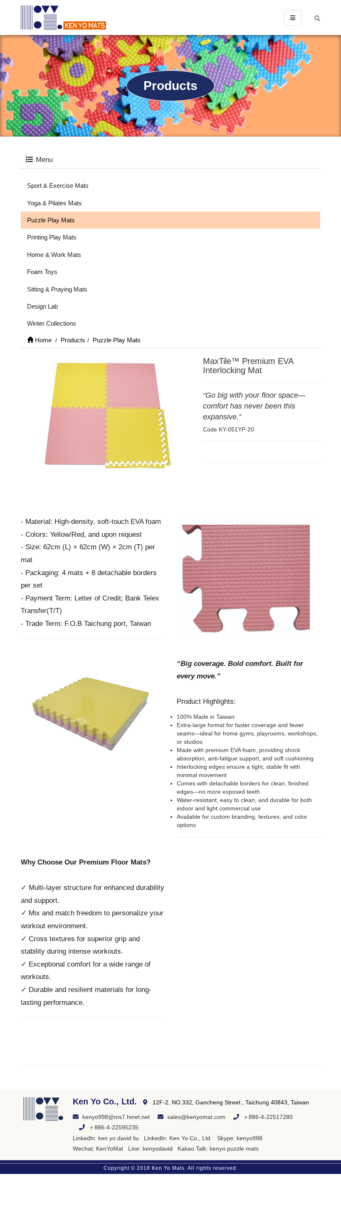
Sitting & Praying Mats (57, 289)
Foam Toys (42, 271)
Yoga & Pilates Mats (54, 203)
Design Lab (42, 306)
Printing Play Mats (52, 237)
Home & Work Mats (54, 254)
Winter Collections (51, 323)
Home (42, 340)
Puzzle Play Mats (51, 220)
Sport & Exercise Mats (58, 185)
